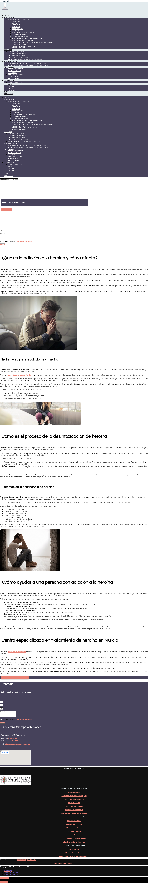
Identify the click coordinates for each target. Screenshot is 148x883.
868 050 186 (31, 860)
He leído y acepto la (17, 241)
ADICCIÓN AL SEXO (19, 48)
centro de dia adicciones (17, 652)
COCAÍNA (15, 23)
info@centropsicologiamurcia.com (17, 744)
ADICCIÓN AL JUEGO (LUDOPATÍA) (24, 46)
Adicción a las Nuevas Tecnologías (74, 796)
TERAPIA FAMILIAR (15, 78)
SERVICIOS (8, 50)
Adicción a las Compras (74, 806)
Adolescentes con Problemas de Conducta (74, 856)
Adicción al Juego (74, 792)
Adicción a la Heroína (74, 835)
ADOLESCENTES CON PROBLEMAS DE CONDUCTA (27, 63)
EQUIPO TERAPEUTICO (16, 82)
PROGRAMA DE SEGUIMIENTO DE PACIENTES (25, 59)
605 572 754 (21, 860)
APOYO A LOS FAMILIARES (18, 57)
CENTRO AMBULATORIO (17, 55)
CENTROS (8, 84)
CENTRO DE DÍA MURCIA (17, 53)
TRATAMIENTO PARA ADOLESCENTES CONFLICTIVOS (28, 65)
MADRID (11, 88)
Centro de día (74, 849)
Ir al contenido (5, 1)
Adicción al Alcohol (74, 821)
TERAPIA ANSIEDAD (15, 69)
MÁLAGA (11, 90)
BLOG (6, 92)
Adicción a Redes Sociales (74, 799)
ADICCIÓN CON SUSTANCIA (18, 19)
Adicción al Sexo (74, 803)
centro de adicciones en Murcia (19, 375)
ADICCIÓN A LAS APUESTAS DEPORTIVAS (27, 38)
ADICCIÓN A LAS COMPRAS (22, 40)
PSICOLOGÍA (9, 67)
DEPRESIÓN (12, 73)
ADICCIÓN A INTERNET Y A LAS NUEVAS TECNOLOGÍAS (32, 42)
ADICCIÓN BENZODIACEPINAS (23, 32)
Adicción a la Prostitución (74, 810)
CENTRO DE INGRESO (16, 52)
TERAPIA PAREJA (14, 71)
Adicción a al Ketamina (74, 828)
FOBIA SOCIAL (13, 76)
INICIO (6, 15)
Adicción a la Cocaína (74, 824)
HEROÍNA (15, 31)
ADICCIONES (9, 17)
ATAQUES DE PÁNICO (16, 75)
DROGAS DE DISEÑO (19, 34)
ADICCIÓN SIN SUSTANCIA (18, 36)
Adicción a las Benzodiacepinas (74, 842)
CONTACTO (8, 94)
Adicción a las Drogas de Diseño (74, 838)
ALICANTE (12, 86)
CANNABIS (16, 27)
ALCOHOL (16, 21)
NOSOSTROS (9, 80)
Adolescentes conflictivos (74, 853)
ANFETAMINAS (17, 29)
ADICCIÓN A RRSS (19, 44)
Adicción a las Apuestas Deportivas (74, 813)
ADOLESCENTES (10, 61)
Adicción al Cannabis (74, 831)
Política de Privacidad (24, 241)
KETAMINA (16, 25)
